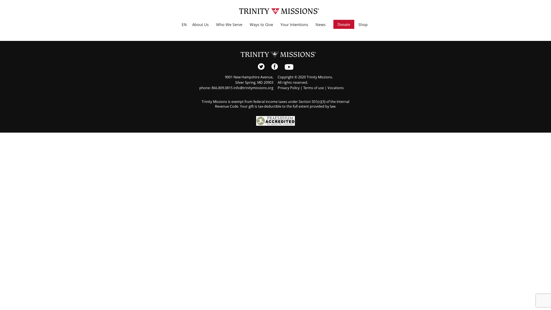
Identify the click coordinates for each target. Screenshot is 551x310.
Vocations (336, 87)
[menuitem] (184, 28)
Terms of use (313, 87)
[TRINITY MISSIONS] (275, 11)
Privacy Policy (289, 87)
